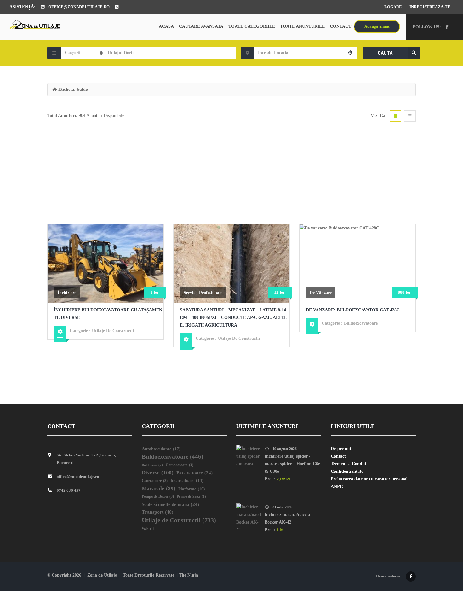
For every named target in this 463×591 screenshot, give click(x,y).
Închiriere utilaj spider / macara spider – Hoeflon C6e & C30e (292, 464)
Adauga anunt (376, 26)
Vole (148, 528)
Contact (340, 26)
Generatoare (155, 481)
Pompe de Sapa (191, 496)
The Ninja (188, 575)
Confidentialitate (347, 471)
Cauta (385, 52)
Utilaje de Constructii (113, 330)
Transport (157, 512)
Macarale (158, 488)
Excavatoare (194, 472)
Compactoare (179, 465)
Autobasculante (161, 448)
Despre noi (341, 448)
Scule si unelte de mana (170, 504)
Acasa (166, 26)
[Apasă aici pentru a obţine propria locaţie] (350, 53)
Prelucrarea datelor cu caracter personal (369, 479)
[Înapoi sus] (442, 551)
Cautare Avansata (201, 26)
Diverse (158, 473)
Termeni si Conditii (349, 463)
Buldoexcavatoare (361, 323)
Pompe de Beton (158, 497)
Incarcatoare (186, 480)
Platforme (191, 488)
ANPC (337, 486)
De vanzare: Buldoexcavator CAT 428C (353, 310)
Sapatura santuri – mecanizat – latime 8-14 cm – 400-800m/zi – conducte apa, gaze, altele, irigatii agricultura (233, 317)
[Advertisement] (231, 177)
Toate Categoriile (251, 26)
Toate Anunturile (302, 26)
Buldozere (152, 465)
